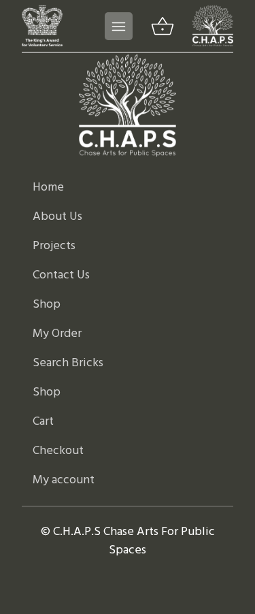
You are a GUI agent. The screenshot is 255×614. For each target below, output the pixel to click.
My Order (57, 334)
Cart (43, 422)
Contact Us (61, 275)
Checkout (58, 451)
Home (48, 187)
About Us (57, 217)
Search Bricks (68, 363)
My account (64, 480)
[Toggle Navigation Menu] (119, 26)
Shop (47, 304)
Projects (54, 246)
